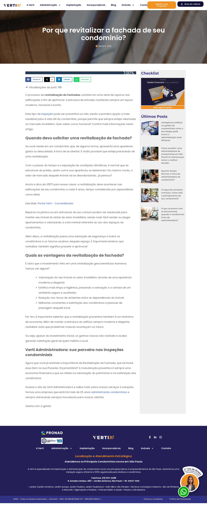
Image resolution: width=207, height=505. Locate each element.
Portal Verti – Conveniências (55, 203)
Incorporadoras (96, 5)
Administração (48, 5)
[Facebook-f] (150, 437)
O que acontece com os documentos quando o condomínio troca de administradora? (172, 214)
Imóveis (126, 5)
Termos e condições (153, 499)
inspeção (47, 114)
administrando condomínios (109, 392)
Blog (113, 5)
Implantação (73, 5)
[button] (34, 79)
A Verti (30, 5)
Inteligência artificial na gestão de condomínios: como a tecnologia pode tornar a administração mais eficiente (172, 131)
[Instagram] (161, 437)
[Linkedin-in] (155, 437)
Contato (145, 5)
